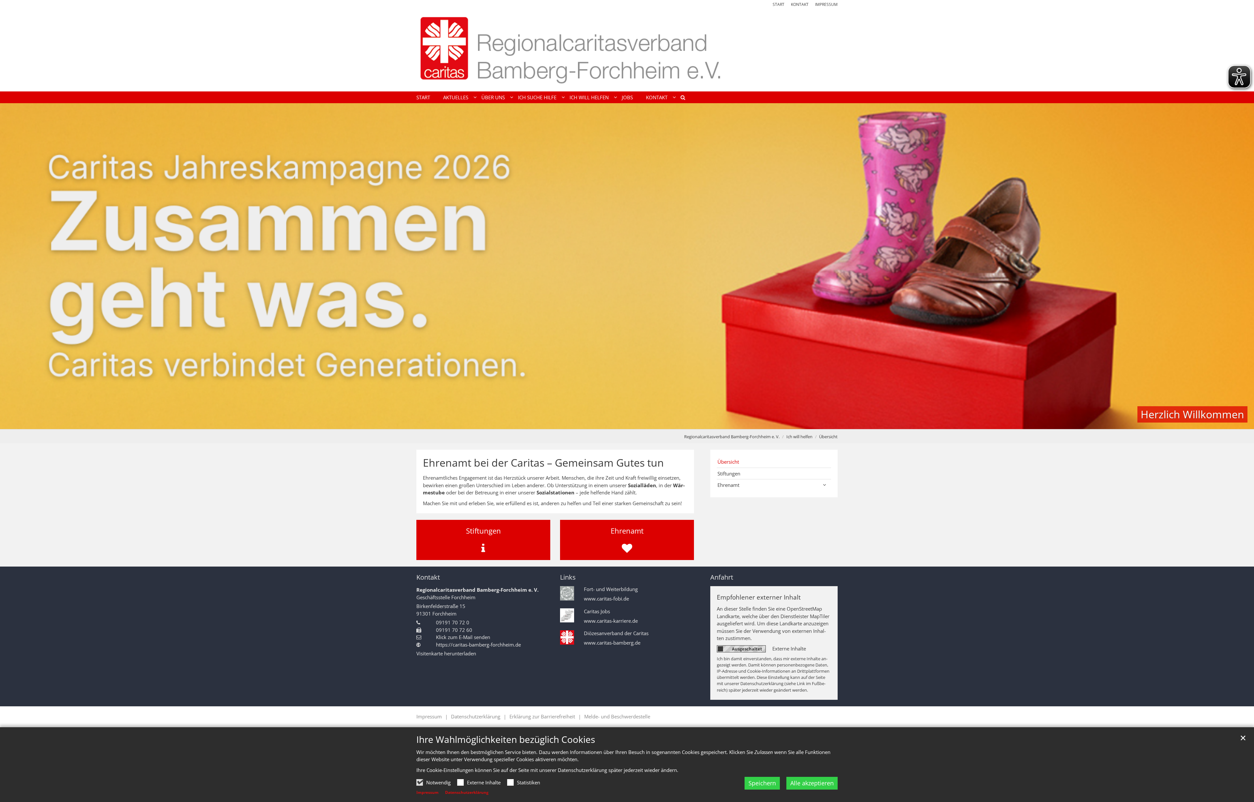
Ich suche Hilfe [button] (537, 97)
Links (568, 577)
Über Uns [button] (493, 97)
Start (423, 97)
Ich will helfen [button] (589, 97)
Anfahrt (721, 577)
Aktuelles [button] (455, 97)
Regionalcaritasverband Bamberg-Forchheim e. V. (732, 437)
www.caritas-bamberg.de (612, 643)
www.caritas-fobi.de (606, 599)
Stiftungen (728, 473)
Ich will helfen (799, 437)
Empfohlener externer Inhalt (759, 597)
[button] (680, 98)
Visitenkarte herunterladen (446, 653)
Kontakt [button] (656, 97)
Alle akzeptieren (812, 783)
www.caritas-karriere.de (611, 621)
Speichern (762, 783)
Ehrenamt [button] (728, 485)
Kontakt (428, 577)
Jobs (627, 97)
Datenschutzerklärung (467, 792)
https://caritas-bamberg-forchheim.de (478, 644)
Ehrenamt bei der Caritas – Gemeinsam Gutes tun (543, 462)
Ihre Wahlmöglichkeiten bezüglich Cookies (505, 739)
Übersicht (828, 437)
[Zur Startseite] (627, 49)
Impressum (427, 792)
